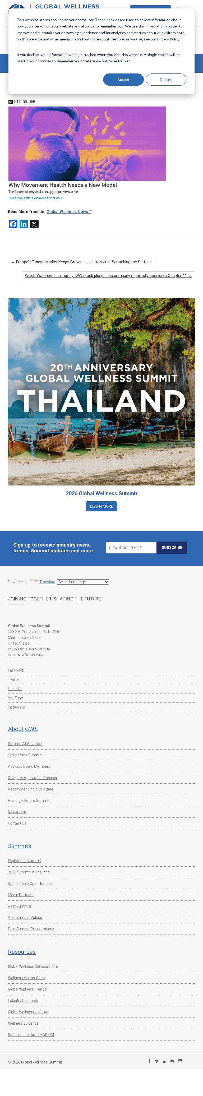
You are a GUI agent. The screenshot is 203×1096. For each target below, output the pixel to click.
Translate (47, 582)
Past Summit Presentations (31, 929)
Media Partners (21, 895)
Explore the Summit (24, 861)
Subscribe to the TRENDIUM (31, 1035)
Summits (19, 846)
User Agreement (39, 649)
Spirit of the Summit (25, 755)
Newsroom (17, 812)
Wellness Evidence (23, 1023)
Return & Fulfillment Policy (25, 654)
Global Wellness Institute (28, 1012)
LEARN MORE (101, 506)
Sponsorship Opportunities (30, 883)
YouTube (15, 698)
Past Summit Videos (25, 917)
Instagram (16, 707)
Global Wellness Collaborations (33, 966)
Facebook (16, 670)
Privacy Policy (16, 649)
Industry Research (23, 1000)
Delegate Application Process (32, 778)
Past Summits (20, 906)
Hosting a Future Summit (28, 800)
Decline (166, 79)
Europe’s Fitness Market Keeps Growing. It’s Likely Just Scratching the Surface (81, 262)
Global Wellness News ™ (69, 211)
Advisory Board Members (29, 766)
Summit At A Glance (25, 744)
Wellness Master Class (26, 978)
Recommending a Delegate (30, 789)
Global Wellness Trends (27, 989)
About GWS (23, 729)
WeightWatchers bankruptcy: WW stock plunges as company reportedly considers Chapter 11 (108, 275)
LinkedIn (15, 689)
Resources (22, 952)
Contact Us (17, 823)
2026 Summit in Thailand (29, 872)
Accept (123, 79)
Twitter (14, 679)
